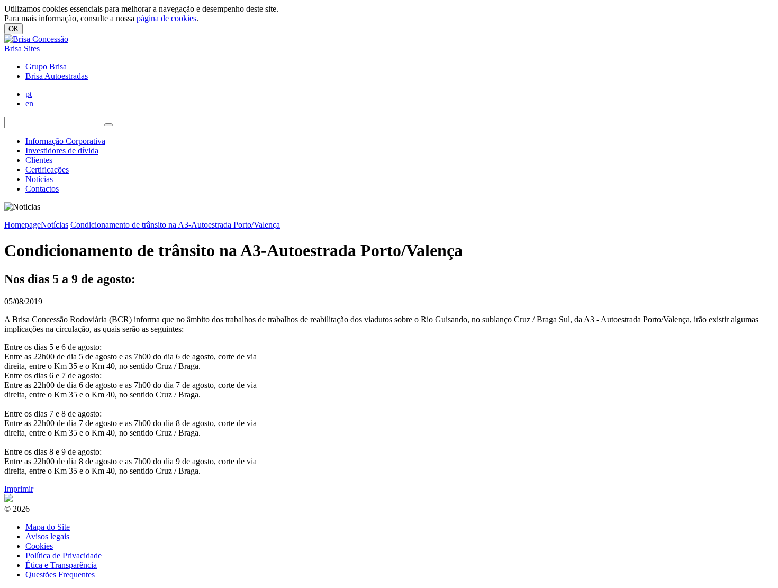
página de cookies (166, 18)
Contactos (42, 188)
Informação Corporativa (65, 141)
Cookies (39, 545)
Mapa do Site (47, 526)
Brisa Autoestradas (56, 75)
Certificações (47, 169)
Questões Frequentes (60, 574)
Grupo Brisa (46, 66)
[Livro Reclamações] (8, 499)
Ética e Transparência (61, 564)
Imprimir (18, 488)
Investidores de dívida (61, 150)
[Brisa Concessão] (36, 38)
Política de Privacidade (63, 555)
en (29, 103)
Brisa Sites (22, 48)
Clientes (38, 160)
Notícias (39, 179)
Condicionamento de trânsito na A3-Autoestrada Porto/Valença (175, 224)
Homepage (22, 224)
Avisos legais (47, 536)
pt (28, 93)
